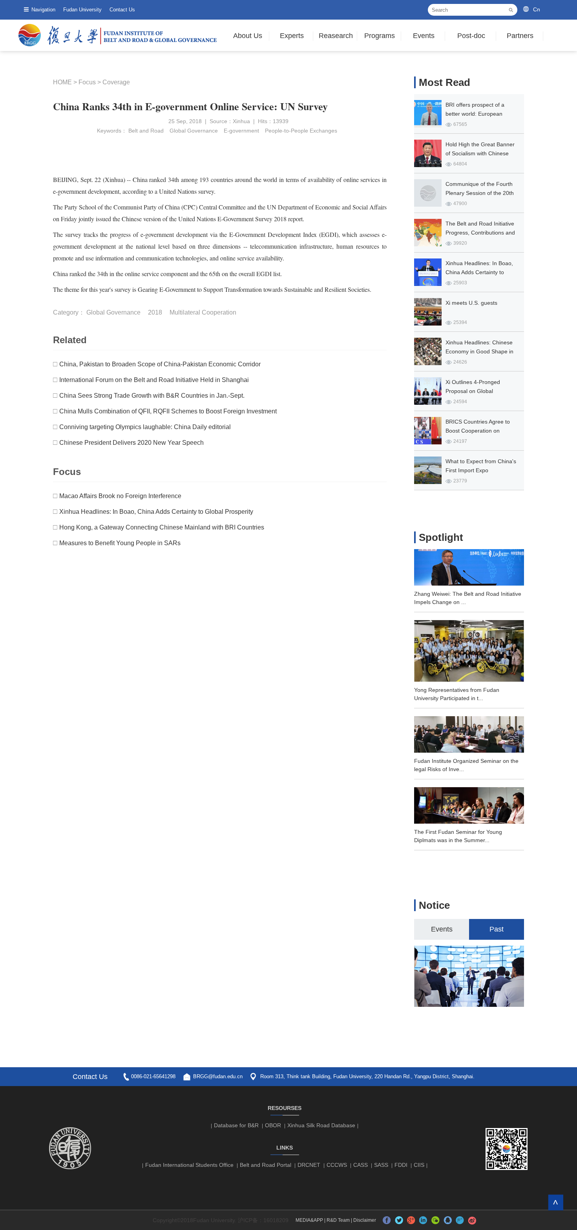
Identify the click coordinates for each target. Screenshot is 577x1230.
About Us (247, 36)
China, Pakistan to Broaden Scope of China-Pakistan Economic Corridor (160, 364)
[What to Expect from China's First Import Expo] (428, 470)
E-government (241, 130)
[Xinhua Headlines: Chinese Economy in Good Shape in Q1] (428, 351)
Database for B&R (236, 1125)
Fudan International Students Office (189, 1165)
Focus (87, 82)
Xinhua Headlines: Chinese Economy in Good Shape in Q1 (479, 351)
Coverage (116, 82)
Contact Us (122, 10)
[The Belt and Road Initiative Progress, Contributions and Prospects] (428, 232)
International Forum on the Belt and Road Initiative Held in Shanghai (154, 380)
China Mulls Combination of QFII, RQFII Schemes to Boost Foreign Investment (168, 411)
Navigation (43, 10)
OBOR (273, 1125)
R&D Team (338, 1220)
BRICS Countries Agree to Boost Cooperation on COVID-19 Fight (478, 430)
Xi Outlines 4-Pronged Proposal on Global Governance (473, 391)
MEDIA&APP (309, 1220)
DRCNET (309, 1165)
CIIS (419, 1165)
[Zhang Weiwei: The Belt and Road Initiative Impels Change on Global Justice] (469, 583)
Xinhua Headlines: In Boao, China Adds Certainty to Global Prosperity (156, 511)
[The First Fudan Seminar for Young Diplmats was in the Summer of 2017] (469, 821)
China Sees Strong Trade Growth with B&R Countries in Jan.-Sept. (152, 395)
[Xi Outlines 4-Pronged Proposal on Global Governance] (428, 391)
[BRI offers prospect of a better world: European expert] (428, 113)
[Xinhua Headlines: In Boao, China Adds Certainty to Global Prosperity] (428, 272)
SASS (381, 1165)
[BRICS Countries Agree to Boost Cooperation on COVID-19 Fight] (428, 430)
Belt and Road (146, 130)
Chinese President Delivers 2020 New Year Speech (131, 442)
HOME (62, 82)
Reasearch (336, 36)
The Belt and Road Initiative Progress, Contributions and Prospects (480, 232)
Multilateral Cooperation (203, 312)
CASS (360, 1165)
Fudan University (82, 10)
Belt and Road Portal (265, 1165)
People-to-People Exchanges (301, 130)
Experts (292, 36)
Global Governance (194, 130)
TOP (555, 1202)
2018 (155, 312)
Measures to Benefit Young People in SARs (120, 543)
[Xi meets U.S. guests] (428, 312)
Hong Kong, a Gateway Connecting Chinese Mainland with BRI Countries (161, 527)
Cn (536, 9)
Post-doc (471, 36)
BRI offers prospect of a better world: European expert (475, 114)
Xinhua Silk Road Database (321, 1125)
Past (496, 929)
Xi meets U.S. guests (471, 303)
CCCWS (337, 1165)
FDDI (400, 1165)
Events (424, 36)
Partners (520, 36)
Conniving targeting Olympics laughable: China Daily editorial (145, 427)
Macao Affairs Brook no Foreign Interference (120, 496)
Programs (379, 36)
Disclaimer (364, 1220)
